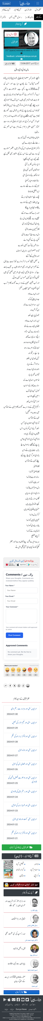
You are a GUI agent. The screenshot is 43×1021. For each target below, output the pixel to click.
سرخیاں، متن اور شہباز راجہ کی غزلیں (22, 808)
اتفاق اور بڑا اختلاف (18, 919)
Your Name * (9, 585)
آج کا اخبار (17, 9)
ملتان (21, 875)
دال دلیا (10, 34)
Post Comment (14, 635)
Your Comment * (12, 607)
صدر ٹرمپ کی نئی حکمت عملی (15, 934)
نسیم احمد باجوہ (33, 970)
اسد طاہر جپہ (34, 955)
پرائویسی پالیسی (9, 1004)
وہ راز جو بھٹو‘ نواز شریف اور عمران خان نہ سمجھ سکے (15, 903)
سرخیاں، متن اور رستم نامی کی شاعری (22, 794)
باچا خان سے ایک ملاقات (16, 963)
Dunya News (21, 1009)
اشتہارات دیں (32, 1009)
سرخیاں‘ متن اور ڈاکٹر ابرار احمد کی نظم (22, 739)
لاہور (36, 864)
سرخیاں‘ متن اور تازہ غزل (22, 752)
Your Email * (10, 596)
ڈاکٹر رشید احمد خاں (31, 940)
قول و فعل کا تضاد (19, 948)
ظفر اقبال (14, 41)
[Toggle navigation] (37, 3)
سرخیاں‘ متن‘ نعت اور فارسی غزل (22, 821)
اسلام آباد (34, 869)
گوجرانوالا (20, 869)
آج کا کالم (19, 24)
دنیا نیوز (12, 1009)
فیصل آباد (20, 864)
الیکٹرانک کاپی (8, 63)
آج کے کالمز (6, 9)
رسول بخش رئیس (15, 17)
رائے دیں (17, 1004)
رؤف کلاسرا (29, 17)
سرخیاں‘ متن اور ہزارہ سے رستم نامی (22, 711)
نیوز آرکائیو (25, 1004)
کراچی (36, 875)
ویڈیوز (6, 1009)
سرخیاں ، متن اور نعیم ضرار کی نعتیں (22, 725)
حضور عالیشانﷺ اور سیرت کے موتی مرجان (15, 979)
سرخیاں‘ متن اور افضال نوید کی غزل (22, 766)
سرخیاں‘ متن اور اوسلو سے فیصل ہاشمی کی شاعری (22, 780)
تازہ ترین (28, 9)
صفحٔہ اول (38, 9)
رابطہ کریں (32, 1004)
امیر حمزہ (35, 986)
